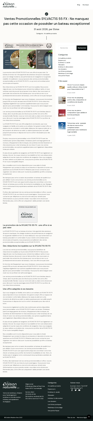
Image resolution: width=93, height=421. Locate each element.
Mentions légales (82, 417)
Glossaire (61, 65)
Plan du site (71, 417)
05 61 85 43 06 (30, 394)
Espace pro (62, 60)
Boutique (86, 5)
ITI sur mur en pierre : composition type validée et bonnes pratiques (77, 112)
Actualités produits (64, 58)
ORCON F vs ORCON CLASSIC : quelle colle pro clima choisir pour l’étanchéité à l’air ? (77, 87)
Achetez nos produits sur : (28, 207)
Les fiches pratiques (65, 71)
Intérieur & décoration (65, 67)
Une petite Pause (64, 76)
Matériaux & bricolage (65, 73)
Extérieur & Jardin (64, 62)
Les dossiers (62, 69)
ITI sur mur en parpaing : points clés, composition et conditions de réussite (76, 100)
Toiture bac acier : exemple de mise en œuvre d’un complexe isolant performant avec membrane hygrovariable (77, 127)
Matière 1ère (15, 417)
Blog (78, 5)
